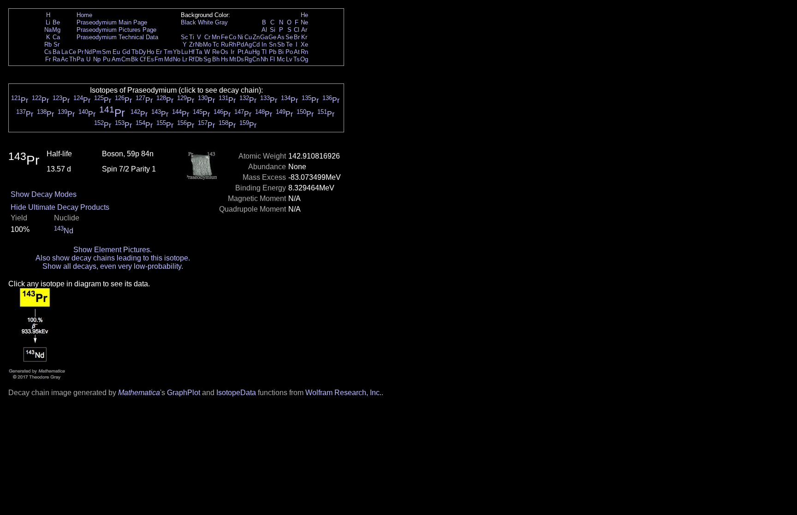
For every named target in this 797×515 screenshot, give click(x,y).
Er (159, 51)
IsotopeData (236, 393)
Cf (143, 59)
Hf (192, 51)
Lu (184, 51)
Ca (56, 37)
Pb (272, 51)
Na (48, 29)
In (264, 44)
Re (216, 51)
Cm (126, 59)
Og (304, 59)
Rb (48, 44)
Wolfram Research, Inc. (343, 393)
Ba (56, 51)
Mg (56, 29)
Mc (281, 59)
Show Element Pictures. (112, 250)
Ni (240, 37)
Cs (48, 51)
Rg (248, 59)
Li (48, 22)
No (176, 59)
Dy (142, 51)
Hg (256, 51)
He (304, 15)
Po (289, 51)
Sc (184, 37)
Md (168, 59)
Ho (150, 51)
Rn (304, 51)
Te (289, 44)
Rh (232, 44)
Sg (207, 59)
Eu (116, 51)
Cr (207, 37)
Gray (221, 22)
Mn (216, 37)
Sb (281, 44)
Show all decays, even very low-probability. (112, 266)
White (205, 22)
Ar (304, 29)
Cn (256, 59)
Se (289, 37)
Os (224, 51)
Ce (72, 51)
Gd (126, 51)
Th (72, 59)
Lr (184, 59)
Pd (240, 44)
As (281, 37)
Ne (304, 22)
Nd (88, 51)
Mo (207, 44)
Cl (296, 29)
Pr (80, 51)
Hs (224, 59)
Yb (176, 51)
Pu (106, 59)
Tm (168, 51)
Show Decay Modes (44, 194)
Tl (264, 51)
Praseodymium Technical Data (117, 37)
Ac (64, 59)
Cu (248, 37)
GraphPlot (183, 393)
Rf (192, 59)
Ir (232, 51)
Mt (232, 59)
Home (84, 15)
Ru (224, 44)
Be (56, 22)
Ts (296, 59)
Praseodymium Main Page (112, 22)
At (297, 51)
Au (248, 51)
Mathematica (139, 393)
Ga (264, 37)
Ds (240, 59)
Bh (216, 59)
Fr (48, 59)
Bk (134, 59)
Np (97, 59)
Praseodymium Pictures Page (116, 29)
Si (272, 29)
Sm (106, 51)
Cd (256, 44)
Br (297, 37)
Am (116, 59)
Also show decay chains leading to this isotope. (113, 258)
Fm (159, 59)
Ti (191, 37)
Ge (272, 37)
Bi (281, 51)
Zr (192, 44)
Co (232, 37)
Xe (304, 44)
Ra (56, 59)
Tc (216, 44)
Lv (289, 59)
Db (198, 59)
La (64, 51)
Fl (272, 59)
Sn (272, 44)
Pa (80, 59)
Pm (96, 51)
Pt (241, 51)
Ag (248, 44)
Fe (224, 37)
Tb (134, 51)
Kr (304, 37)
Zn (256, 37)
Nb (198, 44)
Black (188, 22)
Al (264, 29)
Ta (199, 51)
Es (150, 59)
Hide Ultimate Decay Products (60, 207)
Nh (264, 59)
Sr (56, 44)
